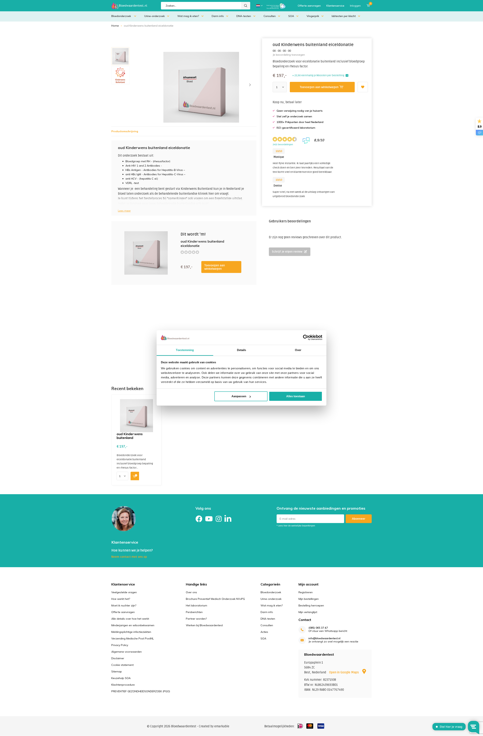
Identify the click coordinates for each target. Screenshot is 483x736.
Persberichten (194, 612)
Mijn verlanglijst (307, 612)
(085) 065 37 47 (318, 627)
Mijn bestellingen (308, 599)
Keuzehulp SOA (121, 678)
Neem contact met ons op (129, 557)
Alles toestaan (295, 396)
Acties (264, 632)
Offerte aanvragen (309, 5)
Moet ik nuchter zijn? (123, 605)
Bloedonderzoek (121, 16)
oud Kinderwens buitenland (130, 436)
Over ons (191, 592)
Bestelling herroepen (311, 605)
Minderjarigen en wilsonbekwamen (132, 625)
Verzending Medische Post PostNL (132, 638)
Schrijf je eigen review (287, 251)
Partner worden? (196, 618)
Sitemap (116, 671)
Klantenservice (335, 5)
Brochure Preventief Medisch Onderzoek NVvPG (215, 599)
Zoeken (245, 5)
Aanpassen (239, 396)
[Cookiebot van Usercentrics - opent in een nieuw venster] (305, 337)
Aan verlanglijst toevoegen (363, 87)
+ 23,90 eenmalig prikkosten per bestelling (318, 75)
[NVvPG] (276, 5)
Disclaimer (117, 658)
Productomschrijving (124, 131)
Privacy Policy (119, 645)
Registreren (305, 592)
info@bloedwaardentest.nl (324, 638)
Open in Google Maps (344, 672)
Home (115, 25)
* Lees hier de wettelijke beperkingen (296, 525)
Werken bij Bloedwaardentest (204, 625)
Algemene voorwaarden (126, 651)
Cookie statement (122, 665)
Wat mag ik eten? (188, 16)
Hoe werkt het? (120, 599)
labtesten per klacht (344, 16)
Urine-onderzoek (154, 16)
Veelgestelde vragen (124, 592)
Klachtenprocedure (123, 684)
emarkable (221, 726)
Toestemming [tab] (185, 350)
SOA (291, 16)
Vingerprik (313, 16)
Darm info (218, 16)
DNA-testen (243, 16)
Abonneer (358, 518)
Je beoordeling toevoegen (289, 54)
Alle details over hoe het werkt (130, 618)
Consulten (270, 16)
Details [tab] (241, 350)
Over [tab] (298, 350)
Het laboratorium (196, 605)
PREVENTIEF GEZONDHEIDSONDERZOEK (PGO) (140, 691)
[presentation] (250, 84)
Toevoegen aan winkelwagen (214, 267)
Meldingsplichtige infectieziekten (131, 632)
